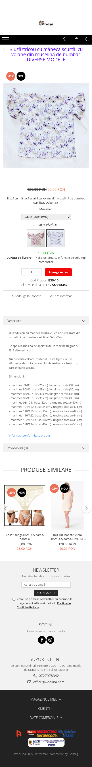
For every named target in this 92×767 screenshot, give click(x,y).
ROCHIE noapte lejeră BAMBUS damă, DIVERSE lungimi (67, 537)
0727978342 (48, 675)
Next (85, 130)
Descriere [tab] (14, 320)
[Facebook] (42, 640)
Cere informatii (62, 296)
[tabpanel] (46, 125)
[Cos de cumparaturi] (76, 39)
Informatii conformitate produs (29, 435)
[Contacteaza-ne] (65, 39)
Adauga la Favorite (28, 296)
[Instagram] (50, 640)
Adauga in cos (58, 272)
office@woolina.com (48, 682)
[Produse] (6, 40)
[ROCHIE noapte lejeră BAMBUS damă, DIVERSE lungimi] (67, 505)
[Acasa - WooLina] (46, 24)
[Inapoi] (3, 50)
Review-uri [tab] (17, 448)
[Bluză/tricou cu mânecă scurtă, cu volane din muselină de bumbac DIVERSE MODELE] (46, 125)
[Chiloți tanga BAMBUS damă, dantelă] (24, 505)
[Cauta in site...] (87, 39)
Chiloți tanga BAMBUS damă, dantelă (25, 537)
